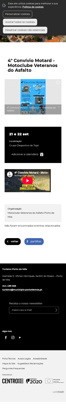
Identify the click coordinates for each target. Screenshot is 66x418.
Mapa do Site (8, 364)
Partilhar (36, 241)
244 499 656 (9, 286)
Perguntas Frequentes (13, 369)
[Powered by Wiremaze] (58, 392)
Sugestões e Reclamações (30, 364)
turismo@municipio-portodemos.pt (22, 289)
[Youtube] (19, 337)
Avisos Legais (24, 359)
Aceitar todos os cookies (20, 22)
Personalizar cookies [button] (17, 14)
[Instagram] (12, 337)
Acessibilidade (40, 359)
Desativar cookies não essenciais (25, 30)
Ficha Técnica (9, 359)
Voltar (14, 241)
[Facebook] (5, 337)
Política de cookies (32, 7)
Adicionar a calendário (25, 154)
